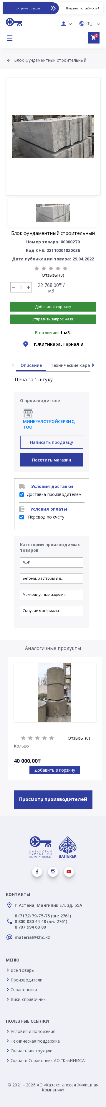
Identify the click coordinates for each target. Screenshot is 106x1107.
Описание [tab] (31, 365)
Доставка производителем (54, 494)
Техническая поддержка (35, 1041)
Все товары (22, 970)
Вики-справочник (28, 999)
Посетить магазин (51, 460)
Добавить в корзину (54, 770)
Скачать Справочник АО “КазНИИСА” (48, 1060)
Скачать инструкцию (31, 1051)
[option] (53, 136)
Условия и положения (33, 1031)
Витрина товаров (28, 8)
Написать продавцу (51, 442)
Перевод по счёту (45, 517)
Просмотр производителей (53, 799)
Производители (27, 980)
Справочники (24, 989)
